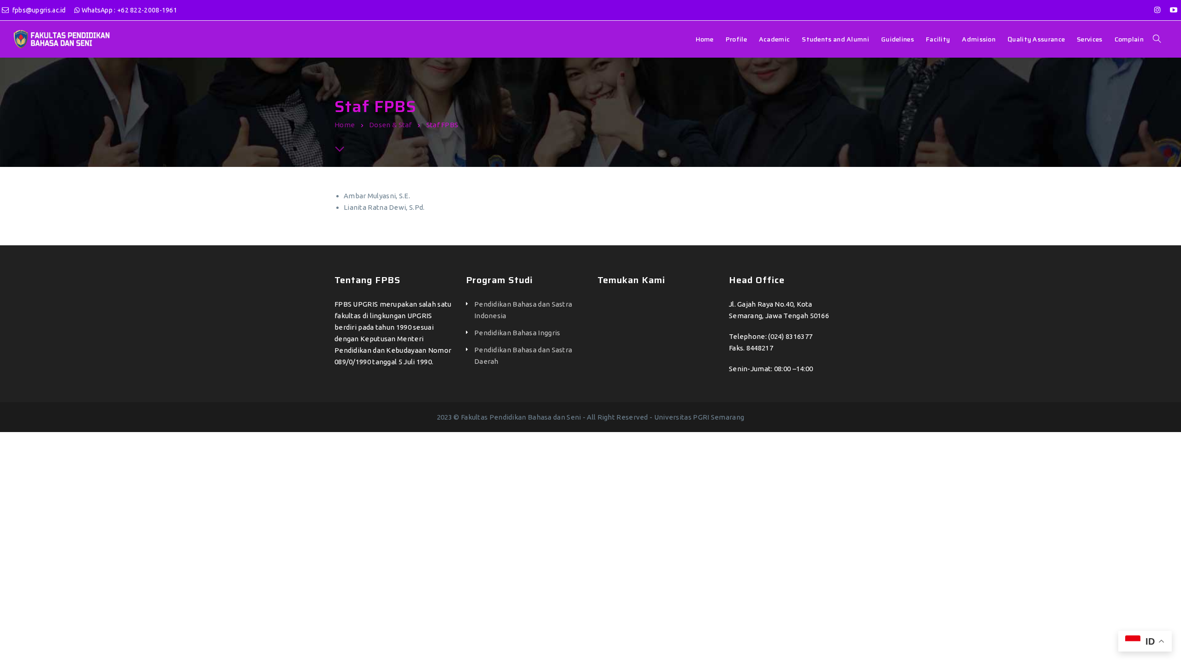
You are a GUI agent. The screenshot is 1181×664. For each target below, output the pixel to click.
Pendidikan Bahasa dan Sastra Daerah (523, 355)
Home (344, 125)
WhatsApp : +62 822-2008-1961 (128, 10)
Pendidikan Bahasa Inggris (517, 333)
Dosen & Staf (390, 125)
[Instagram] (1157, 10)
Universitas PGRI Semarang (699, 417)
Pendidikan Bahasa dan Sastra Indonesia (523, 310)
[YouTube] (1173, 10)
